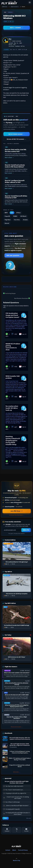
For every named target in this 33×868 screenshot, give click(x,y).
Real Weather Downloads (21, 298)
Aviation (25, 219)
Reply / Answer (15, 27)
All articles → (16, 772)
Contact (7, 850)
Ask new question (14, 255)
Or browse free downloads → (16, 515)
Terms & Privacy (23, 850)
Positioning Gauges (10, 293)
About (14, 850)
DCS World (23, 216)
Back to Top (16, 860)
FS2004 (15, 216)
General (23, 6)
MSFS (6, 212)
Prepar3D (7, 216)
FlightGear (8, 219)
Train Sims (17, 219)
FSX (12, 212)
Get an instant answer (16, 134)
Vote (5, 818)
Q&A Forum (4, 6)
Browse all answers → (16, 727)
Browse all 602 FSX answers (16, 139)
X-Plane (18, 212)
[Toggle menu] (30, 2)
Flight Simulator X (14, 6)
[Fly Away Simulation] (14, 2)
